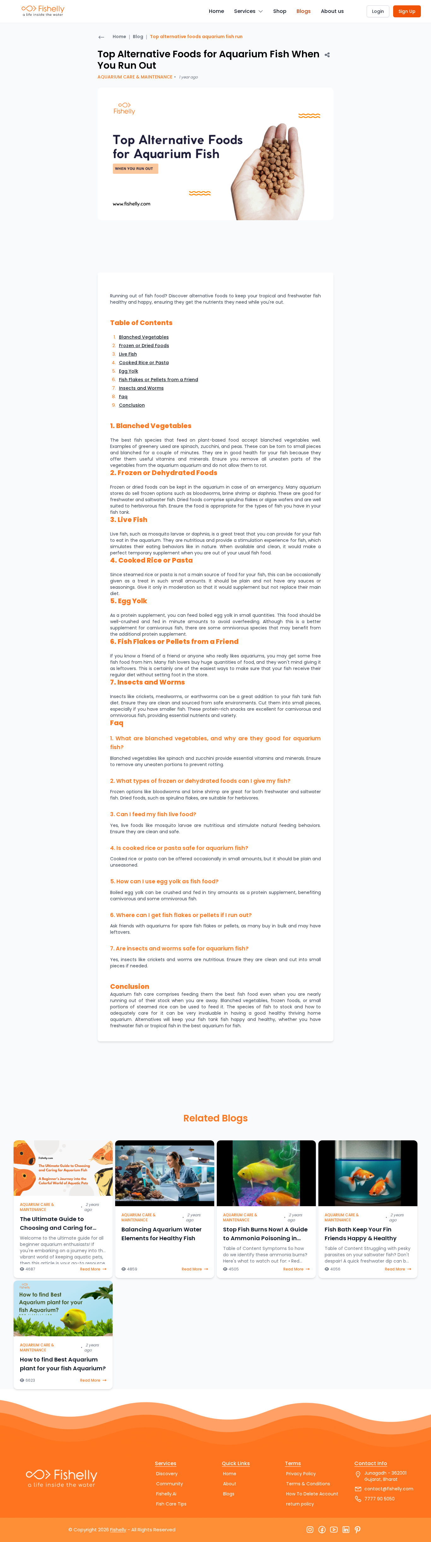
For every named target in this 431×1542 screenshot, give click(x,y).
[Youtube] (334, 1530)
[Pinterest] (358, 1530)
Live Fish (128, 354)
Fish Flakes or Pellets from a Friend (158, 379)
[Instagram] (310, 1530)
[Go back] (101, 37)
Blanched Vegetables (144, 337)
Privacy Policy (301, 1473)
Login (378, 11)
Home (216, 11)
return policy (300, 1504)
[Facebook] (322, 1530)
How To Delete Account (312, 1494)
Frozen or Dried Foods (144, 345)
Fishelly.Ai (166, 1494)
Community (169, 1484)
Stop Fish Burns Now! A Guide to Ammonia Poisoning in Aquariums (265, 1238)
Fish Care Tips (171, 1504)
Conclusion (132, 405)
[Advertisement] (55, 121)
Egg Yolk (128, 371)
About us (332, 11)
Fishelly (118, 1529)
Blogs (304, 11)
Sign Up (407, 11)
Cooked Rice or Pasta (144, 362)
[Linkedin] (346, 1530)
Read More (90, 1269)
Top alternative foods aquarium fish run (196, 36)
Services (245, 11)
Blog (138, 36)
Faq (123, 396)
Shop (279, 11)
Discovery (167, 1473)
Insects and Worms (141, 388)
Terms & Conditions (308, 1484)
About (229, 1484)
